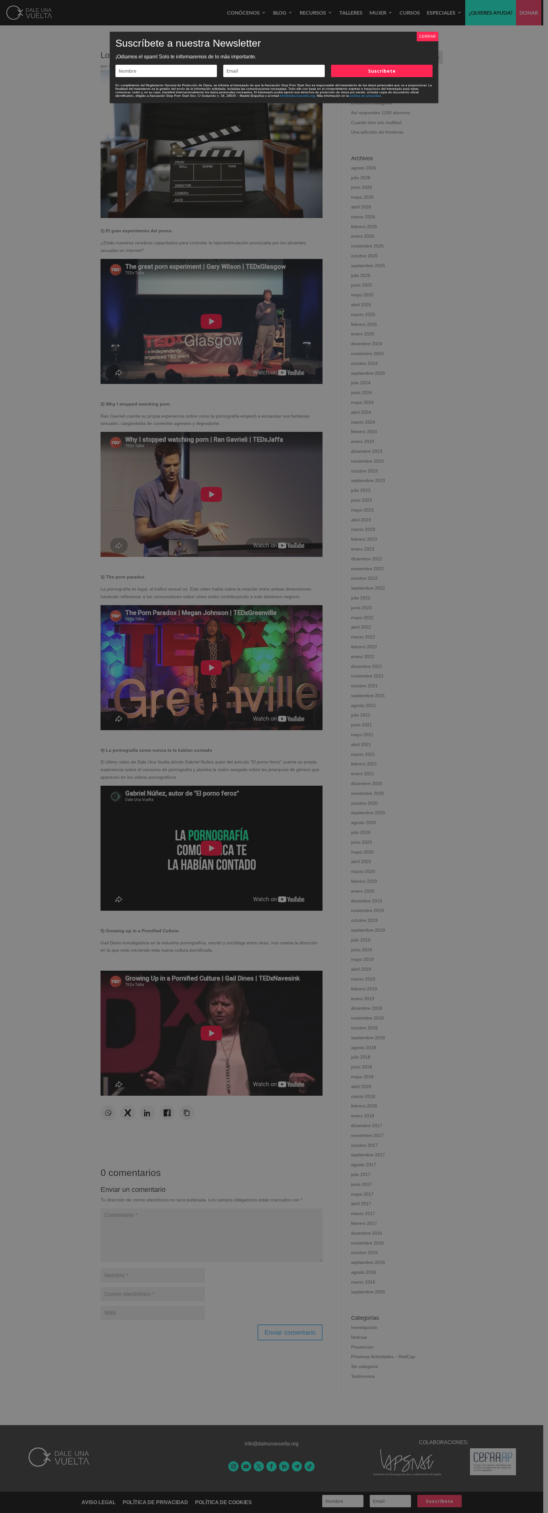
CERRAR (427, 36)
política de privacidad (365, 95)
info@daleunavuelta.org (297, 95)
